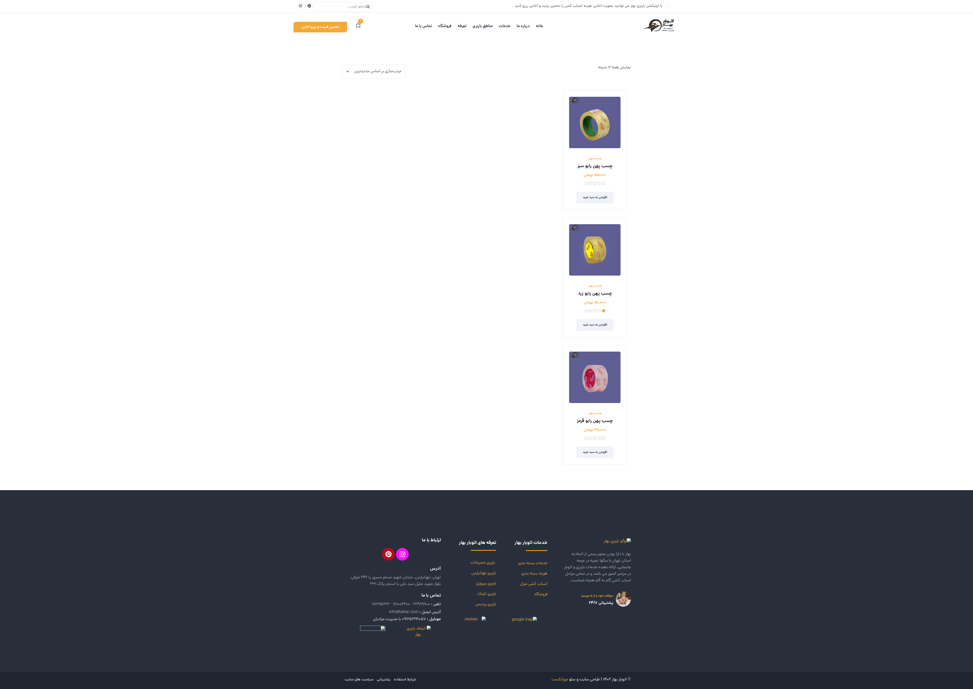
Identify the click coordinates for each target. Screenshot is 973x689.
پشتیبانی (383, 680)
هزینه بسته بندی (534, 574)
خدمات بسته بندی (532, 563)
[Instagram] (402, 554)
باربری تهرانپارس (483, 573)
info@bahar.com (403, 612)
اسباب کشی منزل (533, 584)
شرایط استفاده (405, 680)
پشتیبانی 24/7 (601, 603)
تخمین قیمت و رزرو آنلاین (320, 27)
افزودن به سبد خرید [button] (595, 197)
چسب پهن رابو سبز (594, 166)
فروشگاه (540, 594)
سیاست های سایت (359, 680)
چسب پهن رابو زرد (595, 293)
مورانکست (560, 680)
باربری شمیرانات (483, 563)
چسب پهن (595, 158)
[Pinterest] (388, 554)
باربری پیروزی (486, 584)
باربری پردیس (485, 604)
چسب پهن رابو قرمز (595, 421)
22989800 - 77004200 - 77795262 (401, 604)
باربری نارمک (486, 594)
